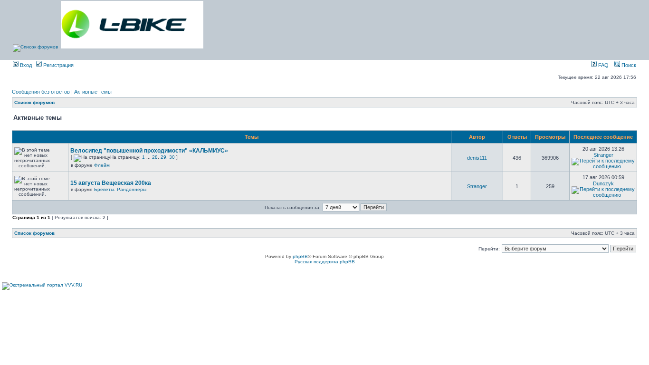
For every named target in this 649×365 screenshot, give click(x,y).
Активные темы (93, 92)
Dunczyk (603, 183)
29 (163, 157)
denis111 (477, 158)
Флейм (102, 165)
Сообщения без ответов (41, 92)
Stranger (603, 155)
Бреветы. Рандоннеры (120, 189)
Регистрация (58, 65)
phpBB (300, 256)
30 (172, 157)
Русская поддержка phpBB (325, 261)
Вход (25, 65)
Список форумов (34, 102)
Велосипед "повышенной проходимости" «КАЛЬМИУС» (149, 150)
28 (155, 157)
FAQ (603, 65)
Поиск (628, 65)
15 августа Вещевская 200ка (110, 183)
